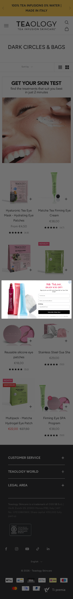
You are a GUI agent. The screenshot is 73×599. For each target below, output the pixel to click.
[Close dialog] (70, 282)
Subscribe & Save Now (54, 312)
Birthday (40, 304)
